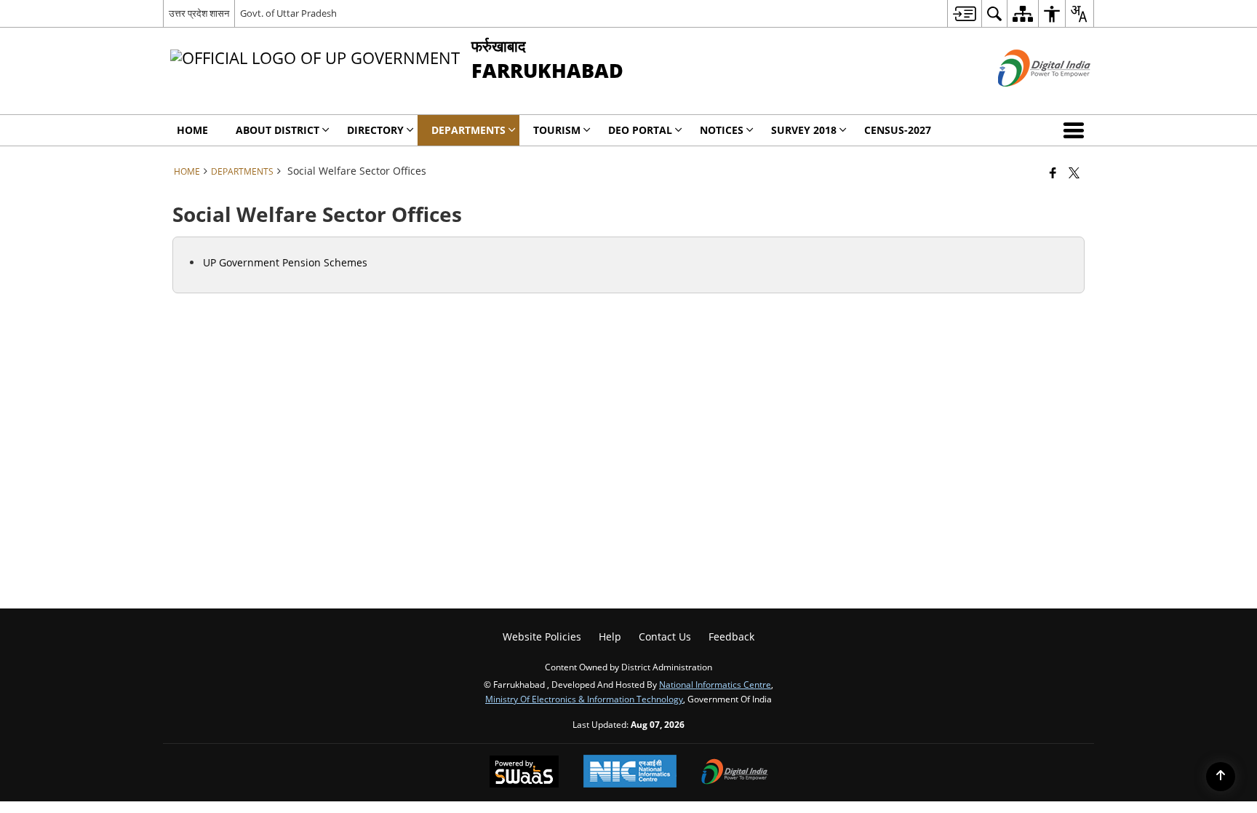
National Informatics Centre (715, 684)
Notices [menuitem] (721, 130)
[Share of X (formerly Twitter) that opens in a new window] (1074, 172)
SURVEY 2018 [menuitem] (804, 130)
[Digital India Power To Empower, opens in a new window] (734, 773)
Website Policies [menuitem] (542, 636)
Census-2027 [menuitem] (897, 130)
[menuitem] (964, 13)
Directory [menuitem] (375, 130)
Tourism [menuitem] (556, 130)
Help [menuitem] (610, 636)
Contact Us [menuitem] (665, 636)
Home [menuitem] (192, 130)
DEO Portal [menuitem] (640, 130)
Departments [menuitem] (468, 130)
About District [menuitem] (277, 130)
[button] (1076, 130)
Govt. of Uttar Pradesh (288, 13)
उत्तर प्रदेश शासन (199, 13)
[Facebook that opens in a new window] (1053, 172)
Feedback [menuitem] (731, 636)
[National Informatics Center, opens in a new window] (629, 772)
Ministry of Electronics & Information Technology (584, 699)
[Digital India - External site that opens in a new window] (1026, 99)
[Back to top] (1220, 776)
